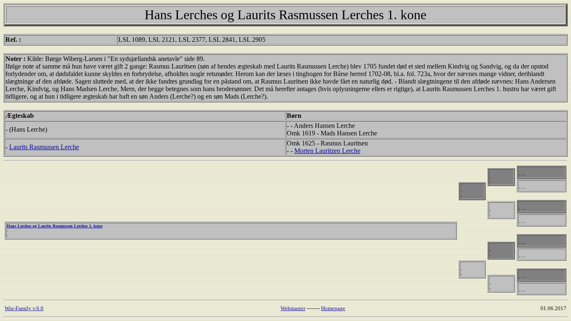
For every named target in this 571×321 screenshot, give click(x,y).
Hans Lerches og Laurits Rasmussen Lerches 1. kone (54, 226)
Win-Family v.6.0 (24, 308)
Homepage (333, 308)
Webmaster (292, 308)
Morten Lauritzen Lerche (327, 150)
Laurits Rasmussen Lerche (44, 146)
